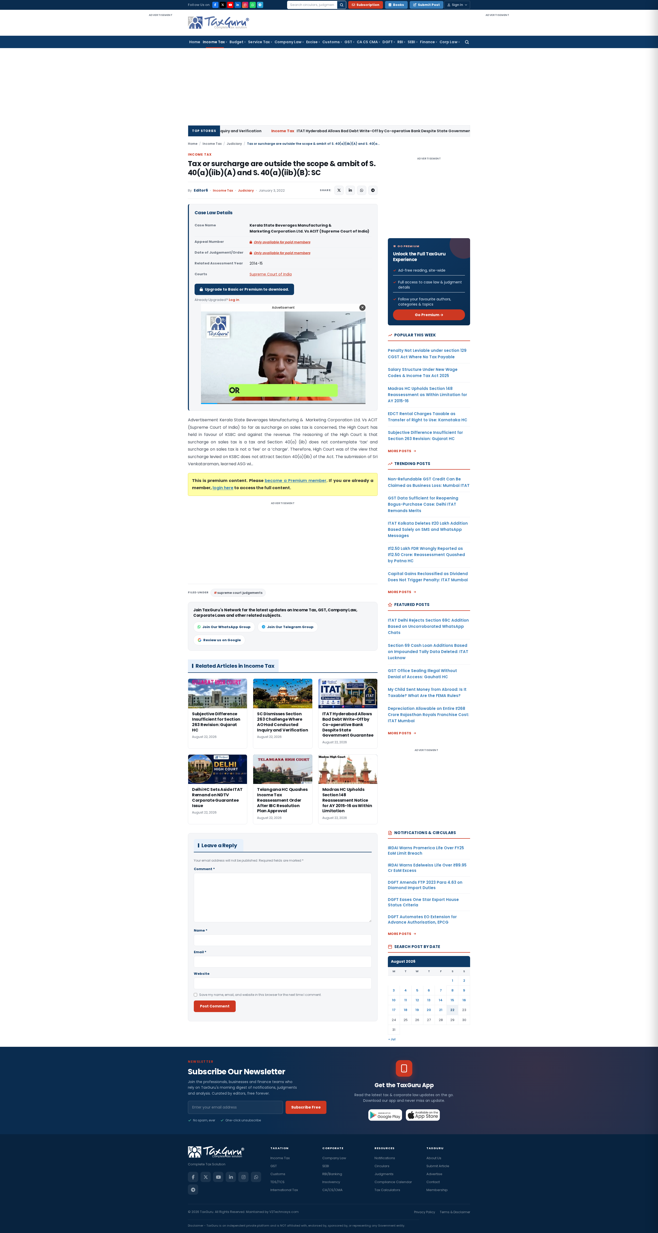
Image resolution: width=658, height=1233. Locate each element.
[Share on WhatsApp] (361, 190)
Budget (236, 41)
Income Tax (214, 41)
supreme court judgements (239, 593)
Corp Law (449, 41)
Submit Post (429, 5)
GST (348, 41)
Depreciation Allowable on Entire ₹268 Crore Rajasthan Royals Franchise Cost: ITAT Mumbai (428, 715)
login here (223, 488)
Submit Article (437, 1166)
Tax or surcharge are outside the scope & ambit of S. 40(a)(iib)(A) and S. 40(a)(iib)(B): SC (282, 168)
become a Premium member (295, 481)
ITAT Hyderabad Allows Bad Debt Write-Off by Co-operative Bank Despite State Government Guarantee (305, 130)
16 (464, 1000)
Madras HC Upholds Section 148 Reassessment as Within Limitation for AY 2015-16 (427, 395)
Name (200, 930)
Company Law (288, 41)
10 (394, 1000)
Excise (312, 41)
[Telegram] (260, 5)
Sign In (457, 4)
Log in (234, 299)
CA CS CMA (367, 41)
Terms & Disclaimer (455, 1212)
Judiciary (234, 143)
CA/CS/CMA (332, 1189)
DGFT (387, 41)
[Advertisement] (160, 94)
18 (405, 1009)
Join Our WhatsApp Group (226, 626)
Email (200, 952)
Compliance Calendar (393, 1182)
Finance (427, 41)
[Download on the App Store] (423, 1115)
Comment (204, 868)
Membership (437, 1189)
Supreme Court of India (271, 274)
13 (429, 1000)
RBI (400, 41)
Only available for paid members (282, 242)
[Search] (341, 5)
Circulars (381, 1166)
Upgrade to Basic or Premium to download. (247, 289)
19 (417, 1009)
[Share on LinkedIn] (350, 190)
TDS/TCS (277, 1182)
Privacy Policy (424, 1212)
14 (441, 1000)
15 (452, 1000)
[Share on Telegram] (373, 190)
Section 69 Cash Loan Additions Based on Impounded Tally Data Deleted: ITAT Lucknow (428, 652)
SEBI (411, 41)
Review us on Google (222, 640)
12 (417, 1000)
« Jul (392, 1039)
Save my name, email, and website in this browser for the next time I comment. (260, 995)
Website (201, 973)
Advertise (434, 1174)
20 (429, 1009)
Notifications (384, 1158)
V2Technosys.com (284, 1212)
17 (394, 1009)
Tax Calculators (387, 1189)
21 (440, 1009)
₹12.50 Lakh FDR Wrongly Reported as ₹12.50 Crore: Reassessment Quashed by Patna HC (426, 555)
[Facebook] (215, 5)
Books (398, 5)
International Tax (284, 1189)
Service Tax (259, 41)
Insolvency (331, 1182)
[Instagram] (245, 5)
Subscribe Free (306, 1107)
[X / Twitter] (223, 5)
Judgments (384, 1174)
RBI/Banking (332, 1174)
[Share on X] (339, 190)
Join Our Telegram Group (290, 626)
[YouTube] (230, 5)
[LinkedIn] (238, 5)
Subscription (368, 5)
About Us (433, 1158)
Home (194, 41)
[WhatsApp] (253, 5)
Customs (331, 41)
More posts (400, 451)
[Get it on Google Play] (385, 1115)
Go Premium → (429, 314)
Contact (433, 1182)
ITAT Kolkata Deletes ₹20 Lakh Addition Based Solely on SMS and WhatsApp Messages (428, 530)
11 (405, 1000)
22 (452, 1009)
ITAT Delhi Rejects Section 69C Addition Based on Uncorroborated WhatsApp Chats (428, 627)
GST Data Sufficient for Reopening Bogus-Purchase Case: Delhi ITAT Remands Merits (423, 504)
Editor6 (201, 190)
